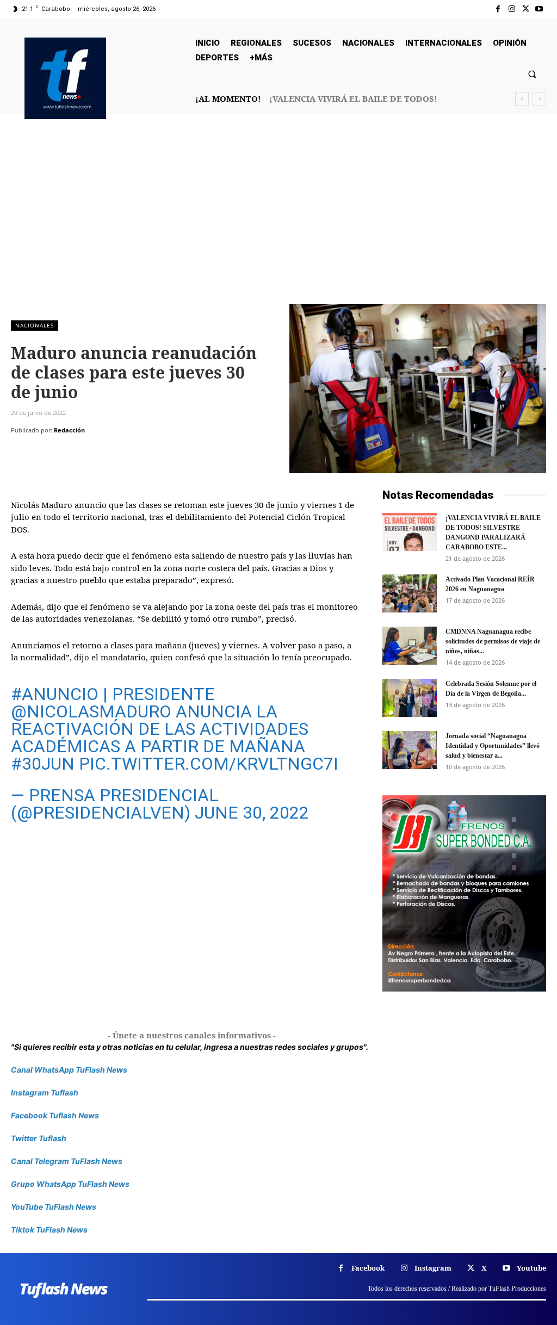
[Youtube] (539, 9)
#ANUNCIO (54, 694)
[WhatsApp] (97, 452)
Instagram (432, 1268)
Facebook (368, 1268)
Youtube (531, 1268)
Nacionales (34, 325)
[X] (526, 9)
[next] (539, 99)
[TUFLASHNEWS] (65, 78)
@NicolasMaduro (91, 711)
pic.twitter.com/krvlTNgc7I (208, 763)
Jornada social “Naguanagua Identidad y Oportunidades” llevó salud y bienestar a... (492, 745)
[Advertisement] (278, 222)
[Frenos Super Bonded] (464, 893)
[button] (532, 74)
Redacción (69, 430)
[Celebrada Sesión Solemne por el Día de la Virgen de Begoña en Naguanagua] (409, 698)
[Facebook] (498, 9)
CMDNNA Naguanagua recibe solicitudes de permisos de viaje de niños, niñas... (492, 641)
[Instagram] (511, 9)
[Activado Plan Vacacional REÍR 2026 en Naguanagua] (409, 593)
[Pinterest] (72, 452)
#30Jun (43, 763)
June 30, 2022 (252, 812)
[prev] (522, 99)
